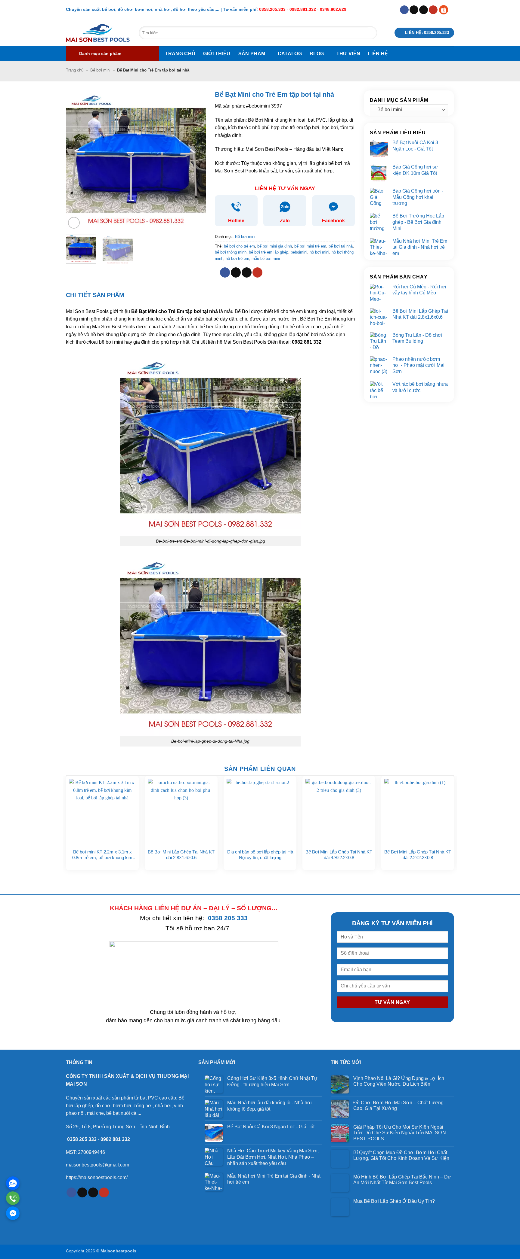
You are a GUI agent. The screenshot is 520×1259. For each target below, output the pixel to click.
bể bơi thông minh (230, 252)
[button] (112, 53)
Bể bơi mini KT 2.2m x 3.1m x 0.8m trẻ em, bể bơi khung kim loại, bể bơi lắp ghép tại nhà (102, 855)
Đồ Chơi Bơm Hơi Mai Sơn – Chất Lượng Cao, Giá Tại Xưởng (398, 1105)
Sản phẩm (251, 53)
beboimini (299, 252)
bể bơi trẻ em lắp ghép (268, 252)
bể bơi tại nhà (341, 246)
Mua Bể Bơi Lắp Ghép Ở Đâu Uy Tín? (394, 1201)
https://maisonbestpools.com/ (97, 1177)
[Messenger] (13, 1213)
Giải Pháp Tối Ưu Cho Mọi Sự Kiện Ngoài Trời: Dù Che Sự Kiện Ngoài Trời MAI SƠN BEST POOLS (399, 1132)
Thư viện (348, 53)
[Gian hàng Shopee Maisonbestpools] (446, 9)
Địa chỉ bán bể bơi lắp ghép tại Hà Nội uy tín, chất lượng (260, 854)
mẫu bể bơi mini (266, 258)
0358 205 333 (228, 917)
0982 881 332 (115, 1139)
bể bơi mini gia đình (274, 246)
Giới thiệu (216, 53)
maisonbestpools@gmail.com (97, 1164)
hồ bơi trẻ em (237, 258)
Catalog (290, 53)
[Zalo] (13, 1183)
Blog (317, 53)
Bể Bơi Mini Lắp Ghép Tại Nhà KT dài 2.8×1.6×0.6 (181, 854)
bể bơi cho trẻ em (239, 246)
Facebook (333, 220)
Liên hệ (378, 53)
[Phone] (13, 1198)
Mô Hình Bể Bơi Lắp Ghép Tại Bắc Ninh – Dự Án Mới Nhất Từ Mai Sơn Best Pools (402, 1179)
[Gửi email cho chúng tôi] (423, 9)
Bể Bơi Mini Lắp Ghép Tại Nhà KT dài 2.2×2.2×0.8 (417, 854)
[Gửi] (370, 32)
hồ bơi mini (319, 252)
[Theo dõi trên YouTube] (433, 9)
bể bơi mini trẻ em (310, 246)
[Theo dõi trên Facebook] (404, 9)
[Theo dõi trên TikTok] (414, 9)
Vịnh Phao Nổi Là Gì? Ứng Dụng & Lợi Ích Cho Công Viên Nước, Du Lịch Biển (398, 1081)
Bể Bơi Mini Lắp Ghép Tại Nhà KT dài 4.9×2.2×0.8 (338, 854)
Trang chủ (180, 53)
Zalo (285, 220)
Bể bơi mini (100, 70)
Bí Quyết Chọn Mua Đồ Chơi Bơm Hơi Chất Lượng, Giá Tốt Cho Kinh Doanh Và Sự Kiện (401, 1155)
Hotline (236, 220)
